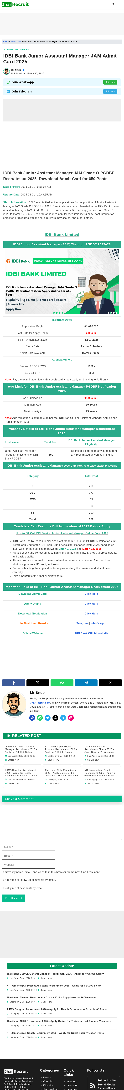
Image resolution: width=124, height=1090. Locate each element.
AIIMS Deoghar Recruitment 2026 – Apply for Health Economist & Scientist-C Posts (21, 773)
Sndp (18, 70)
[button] (113, 4)
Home (6, 42)
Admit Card (16, 42)
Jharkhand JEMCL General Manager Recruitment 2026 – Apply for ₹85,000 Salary (21, 749)
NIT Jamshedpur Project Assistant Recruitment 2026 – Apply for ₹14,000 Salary (61, 749)
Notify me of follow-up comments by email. (30, 879)
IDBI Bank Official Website (91, 633)
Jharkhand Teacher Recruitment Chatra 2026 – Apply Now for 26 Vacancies (99, 749)
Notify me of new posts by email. (24, 888)
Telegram (82, 623)
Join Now (110, 82)
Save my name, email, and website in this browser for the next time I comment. (52, 872)
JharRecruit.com (40, 702)
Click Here (91, 613)
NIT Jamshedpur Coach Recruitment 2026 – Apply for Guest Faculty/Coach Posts (100, 773)
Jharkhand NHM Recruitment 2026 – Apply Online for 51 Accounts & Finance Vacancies (61, 773)
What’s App (98, 623)
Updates (24, 49)
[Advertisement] (62, 24)
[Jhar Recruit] (15, 4)
